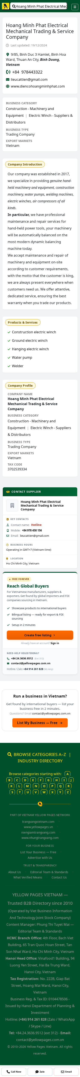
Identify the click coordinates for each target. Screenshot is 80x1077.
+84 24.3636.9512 (22, 658)
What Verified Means (27, 877)
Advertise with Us (40, 858)
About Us (14, 872)
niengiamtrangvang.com (38, 832)
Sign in (55, 643)
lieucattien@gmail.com (29, 79)
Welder (17, 366)
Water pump (22, 357)
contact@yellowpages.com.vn (30, 663)
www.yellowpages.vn (38, 827)
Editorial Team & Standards (49, 872)
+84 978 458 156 (32, 530)
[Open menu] (74, 7)
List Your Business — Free (38, 852)
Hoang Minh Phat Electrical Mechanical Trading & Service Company (41, 6)
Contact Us (59, 877)
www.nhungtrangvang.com (40, 838)
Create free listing (37, 635)
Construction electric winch (34, 332)
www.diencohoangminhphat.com (38, 86)
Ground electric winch (30, 340)
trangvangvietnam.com (38, 822)
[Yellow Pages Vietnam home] (6, 6)
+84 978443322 (27, 72)
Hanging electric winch (30, 349)
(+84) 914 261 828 (33, 1019)
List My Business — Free (40, 723)
